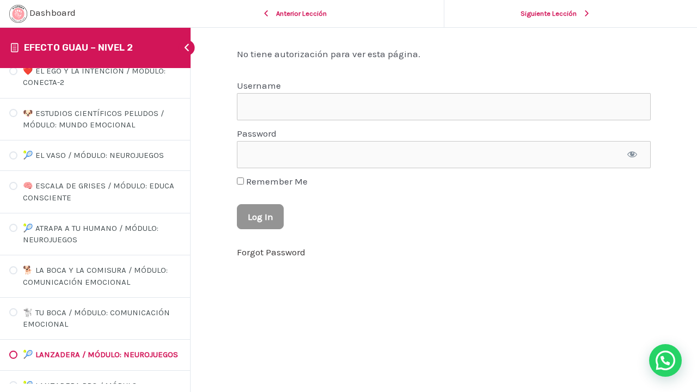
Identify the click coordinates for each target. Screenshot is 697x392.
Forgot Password (271, 252)
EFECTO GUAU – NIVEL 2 (78, 47)
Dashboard (51, 12)
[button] (665, 360)
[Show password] (632, 154)
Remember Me (276, 181)
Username (259, 85)
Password (257, 133)
